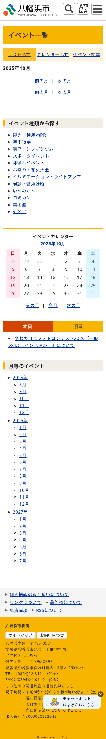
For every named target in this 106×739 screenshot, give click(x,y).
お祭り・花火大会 (31, 170)
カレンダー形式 (53, 54)
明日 (78, 326)
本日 (27, 326)
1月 (23, 427)
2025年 (20, 378)
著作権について (66, 602)
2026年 (20, 421)
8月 (23, 385)
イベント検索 (86, 54)
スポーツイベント (31, 156)
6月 (23, 462)
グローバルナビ (97, 9)
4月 (23, 448)
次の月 (64, 81)
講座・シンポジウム (33, 149)
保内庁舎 (13, 661)
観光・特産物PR (29, 135)
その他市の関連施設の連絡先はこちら (39, 685)
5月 (23, 455)
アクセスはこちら (21, 655)
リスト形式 (19, 54)
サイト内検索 (69, 9)
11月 (24, 406)
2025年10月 (53, 244)
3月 (23, 441)
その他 (19, 211)
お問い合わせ (52, 635)
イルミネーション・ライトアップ (47, 177)
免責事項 (19, 610)
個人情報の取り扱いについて (39, 594)
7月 (23, 469)
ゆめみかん (24, 191)
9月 (23, 391)
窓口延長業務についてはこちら (54, 710)
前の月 (41, 81)
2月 (23, 434)
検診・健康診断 (29, 184)
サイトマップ (20, 635)
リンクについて (26, 602)
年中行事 (22, 142)
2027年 (20, 512)
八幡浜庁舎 (15, 643)
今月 (53, 305)
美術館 (19, 205)
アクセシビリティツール (83, 9)
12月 (24, 412)
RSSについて (49, 610)
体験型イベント (29, 163)
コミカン (22, 198)
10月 (24, 398)
